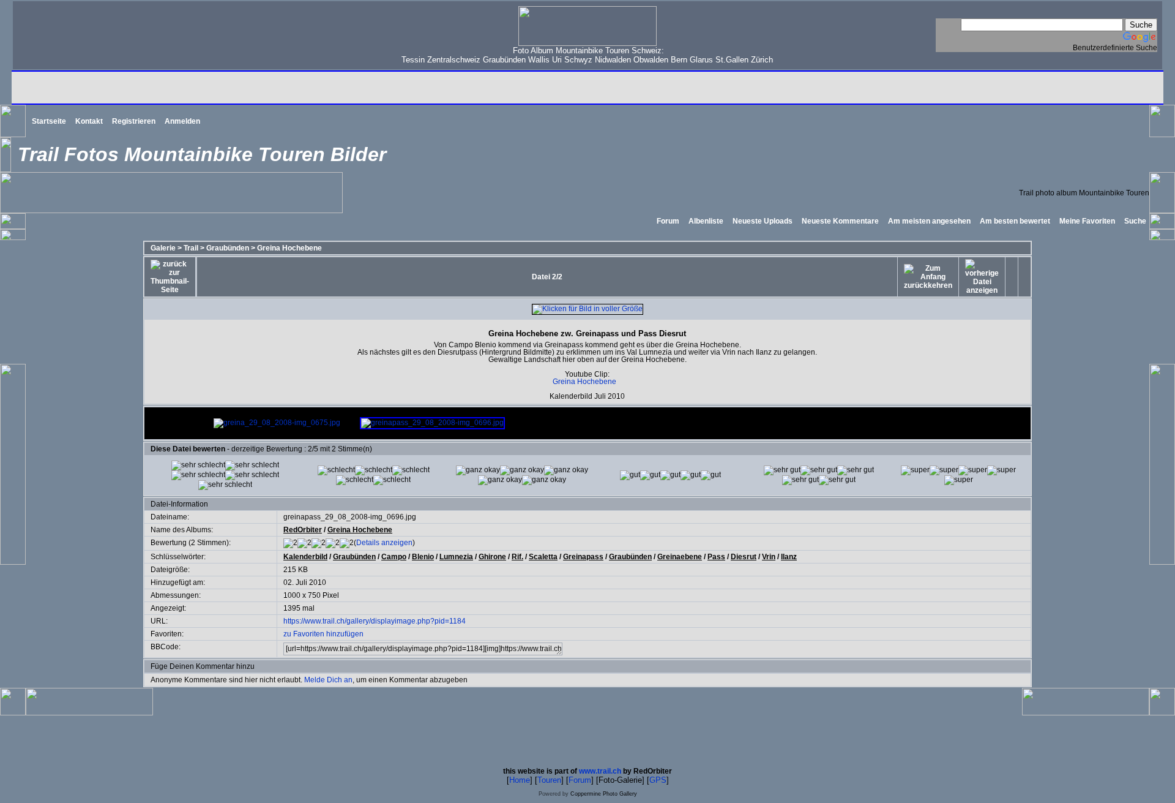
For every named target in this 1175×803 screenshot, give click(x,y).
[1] (336, 470)
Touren (549, 780)
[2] (478, 470)
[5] (915, 470)
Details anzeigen (384, 542)
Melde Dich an (328, 680)
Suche (1135, 221)
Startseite (49, 121)
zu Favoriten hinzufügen (323, 634)
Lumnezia (456, 556)
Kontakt (89, 121)
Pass (716, 556)
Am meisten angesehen (929, 221)
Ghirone (492, 556)
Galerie (163, 248)
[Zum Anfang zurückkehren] (928, 277)
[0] (198, 465)
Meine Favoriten (1087, 221)
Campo (393, 556)
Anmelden (182, 121)
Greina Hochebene (289, 248)
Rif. (517, 556)
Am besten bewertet (1015, 221)
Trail (191, 248)
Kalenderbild (305, 556)
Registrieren (133, 121)
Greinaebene (679, 556)
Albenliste (705, 221)
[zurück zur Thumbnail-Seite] (169, 277)
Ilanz (789, 556)
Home (519, 780)
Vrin (768, 556)
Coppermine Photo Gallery (603, 794)
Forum (668, 221)
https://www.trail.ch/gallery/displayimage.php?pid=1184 (374, 621)
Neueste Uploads (763, 221)
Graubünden (227, 248)
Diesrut (743, 556)
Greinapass (583, 556)
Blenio (423, 556)
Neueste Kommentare (840, 221)
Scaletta (543, 556)
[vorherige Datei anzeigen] (982, 276)
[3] (630, 475)
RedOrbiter (302, 530)
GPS (657, 780)
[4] (782, 470)
